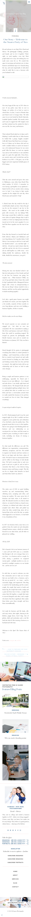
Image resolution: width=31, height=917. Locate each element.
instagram (12, 640)
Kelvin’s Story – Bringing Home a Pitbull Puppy (14, 655)
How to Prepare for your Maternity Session (17, 650)
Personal (15, 36)
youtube (18, 640)
